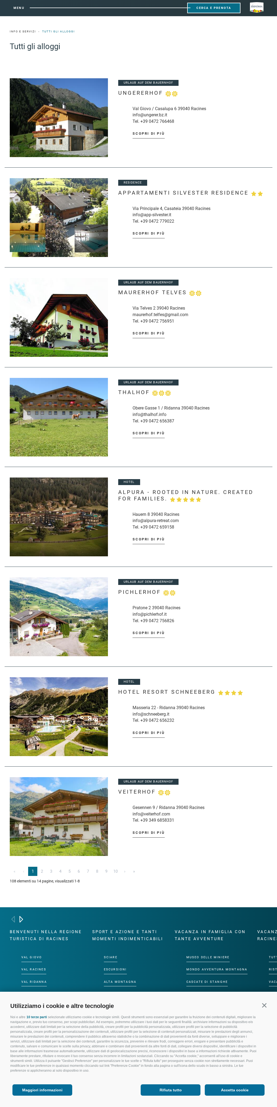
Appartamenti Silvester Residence (184, 193)
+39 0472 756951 (157, 321)
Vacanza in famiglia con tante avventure (210, 935)
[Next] (21, 919)
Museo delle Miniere (208, 957)
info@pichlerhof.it (150, 614)
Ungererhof (142, 93)
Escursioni (115, 969)
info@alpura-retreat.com (156, 520)
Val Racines (33, 969)
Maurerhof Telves (153, 292)
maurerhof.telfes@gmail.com (160, 314)
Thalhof (135, 392)
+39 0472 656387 (157, 421)
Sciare (110, 957)
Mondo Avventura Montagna (217, 969)
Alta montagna (120, 981)
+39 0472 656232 (157, 720)
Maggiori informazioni (42, 1090)
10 (115, 871)
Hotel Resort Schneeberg (168, 692)
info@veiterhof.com (151, 814)
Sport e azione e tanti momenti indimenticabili (127, 935)
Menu (19, 8)
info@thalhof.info (149, 414)
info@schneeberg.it (151, 714)
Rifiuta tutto (171, 1090)
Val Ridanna (34, 981)
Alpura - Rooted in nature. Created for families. (185, 495)
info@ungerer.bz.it (150, 114)
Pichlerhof (140, 592)
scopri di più (149, 133)
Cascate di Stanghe (207, 981)
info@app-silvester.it (152, 214)
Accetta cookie (235, 1090)
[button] (264, 1005)
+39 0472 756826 (157, 620)
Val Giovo (31, 957)
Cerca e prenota (213, 8)
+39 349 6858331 (157, 820)
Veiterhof (138, 792)
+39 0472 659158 (157, 527)
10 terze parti (37, 1017)
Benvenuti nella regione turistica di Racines (46, 935)
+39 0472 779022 (157, 221)
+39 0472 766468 (157, 121)
